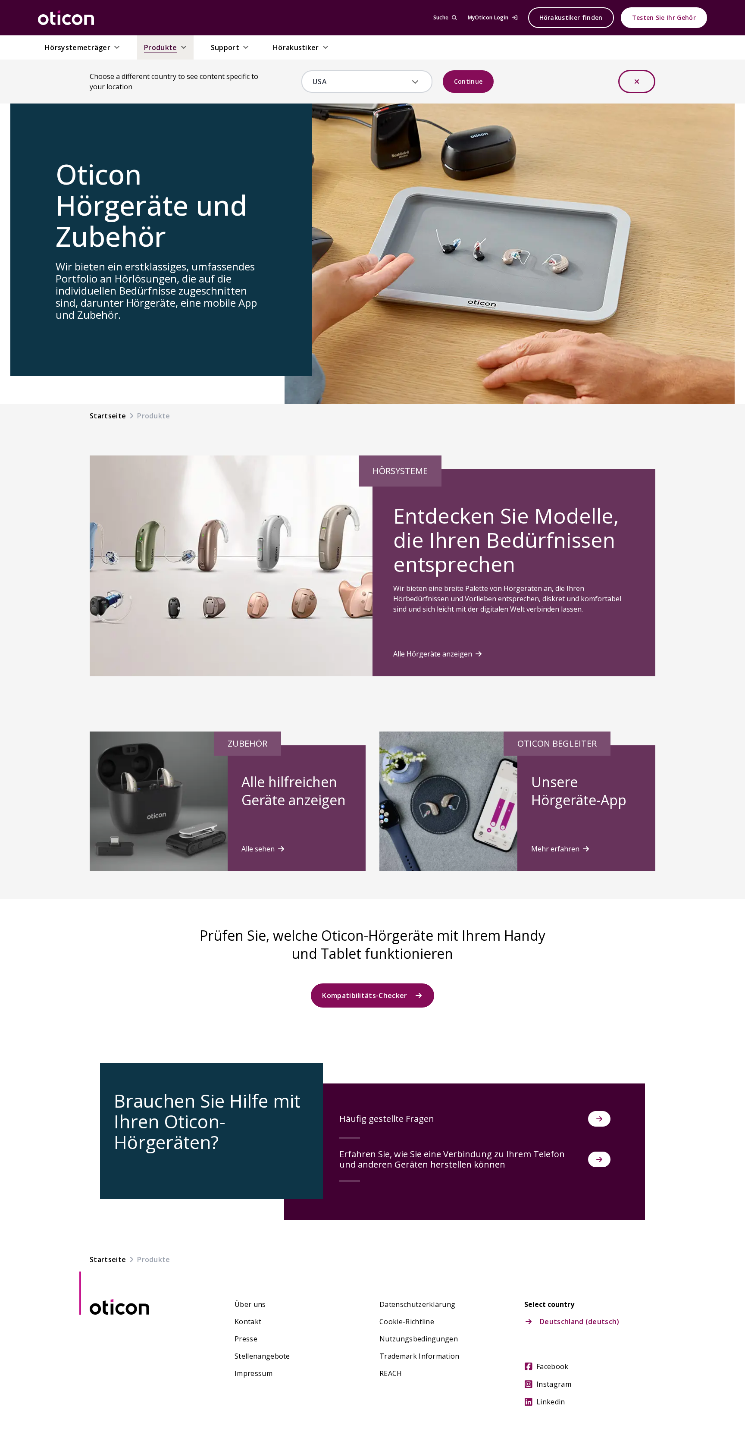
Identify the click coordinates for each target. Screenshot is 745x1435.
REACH (390, 1373)
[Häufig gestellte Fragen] (599, 1119)
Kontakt (248, 1321)
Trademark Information (419, 1356)
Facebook (552, 1366)
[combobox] (361, 81)
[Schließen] (636, 81)
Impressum (253, 1373)
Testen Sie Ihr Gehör (664, 17)
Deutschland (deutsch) (580, 1321)
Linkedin (550, 1402)
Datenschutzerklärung (417, 1304)
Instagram (553, 1384)
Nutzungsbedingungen (418, 1339)
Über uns (250, 1304)
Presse (246, 1339)
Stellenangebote (262, 1356)
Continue (468, 81)
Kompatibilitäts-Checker (364, 995)
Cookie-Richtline (406, 1321)
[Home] (66, 17)
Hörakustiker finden (571, 17)
